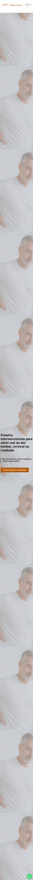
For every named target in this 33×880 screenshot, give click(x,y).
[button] (29, 876)
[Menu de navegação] (27, 4)
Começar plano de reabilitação (14, 470)
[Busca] (30, 4)
